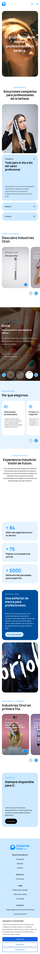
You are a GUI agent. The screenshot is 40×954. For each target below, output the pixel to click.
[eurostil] (29, 375)
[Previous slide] (4, 375)
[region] (20, 936)
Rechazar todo (20, 950)
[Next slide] (36, 375)
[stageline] (11, 375)
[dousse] (20, 375)
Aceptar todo (20, 939)
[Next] (36, 293)
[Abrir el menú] (37, 4)
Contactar (11, 821)
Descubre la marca (10, 357)
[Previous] (31, 293)
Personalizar (20, 944)
